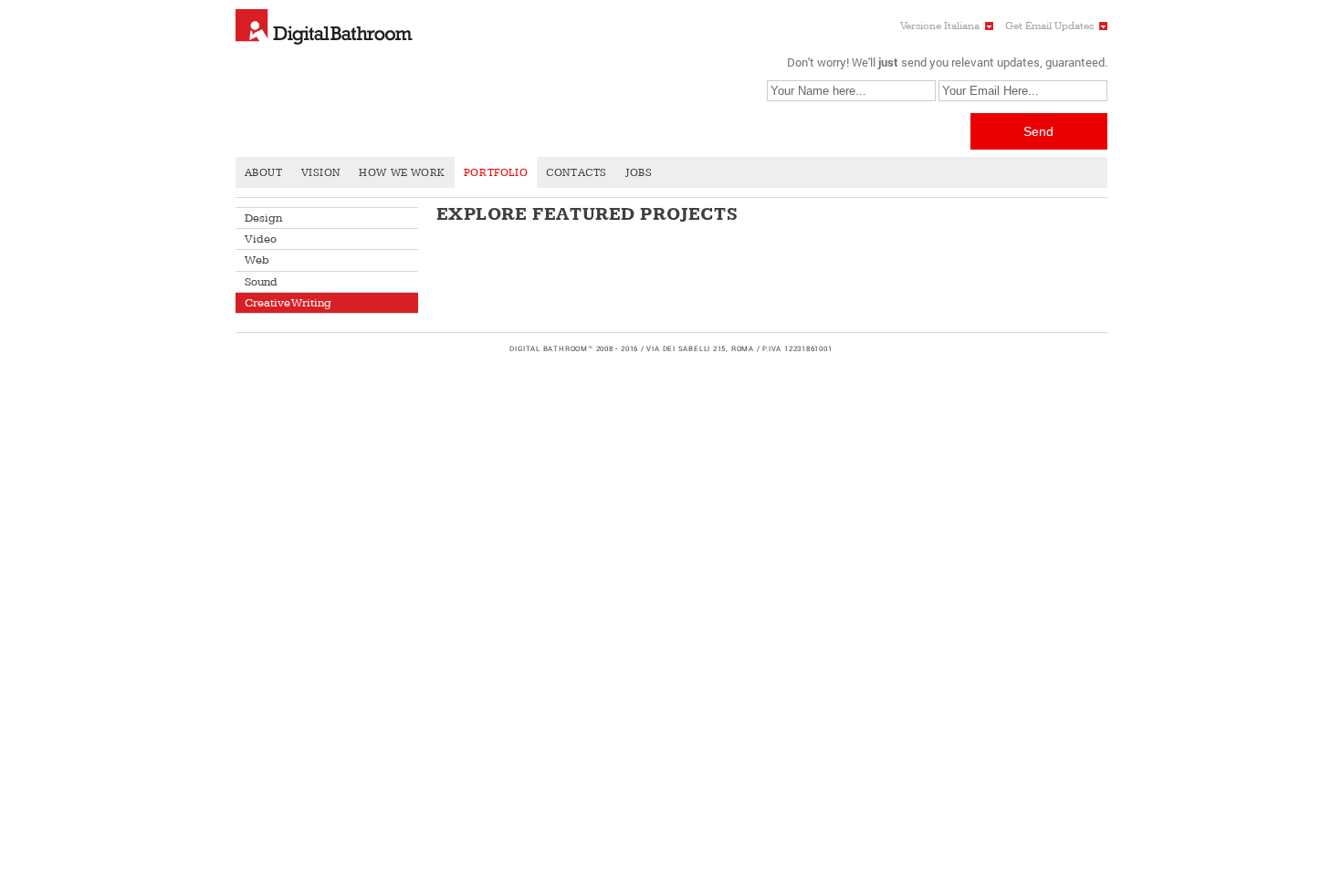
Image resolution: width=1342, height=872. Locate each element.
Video (261, 239)
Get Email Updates (1049, 26)
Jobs (638, 173)
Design (263, 218)
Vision (321, 173)
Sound (261, 282)
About (264, 173)
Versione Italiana (940, 26)
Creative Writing (288, 303)
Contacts (576, 173)
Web (257, 260)
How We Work (402, 173)
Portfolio (496, 173)
